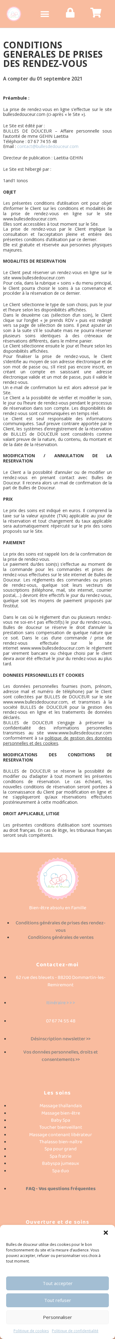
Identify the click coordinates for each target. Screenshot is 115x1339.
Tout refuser (57, 1300)
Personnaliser (57, 1317)
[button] (106, 1233)
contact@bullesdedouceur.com (48, 146)
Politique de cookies (31, 1330)
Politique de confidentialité (75, 1330)
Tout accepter (58, 1283)
